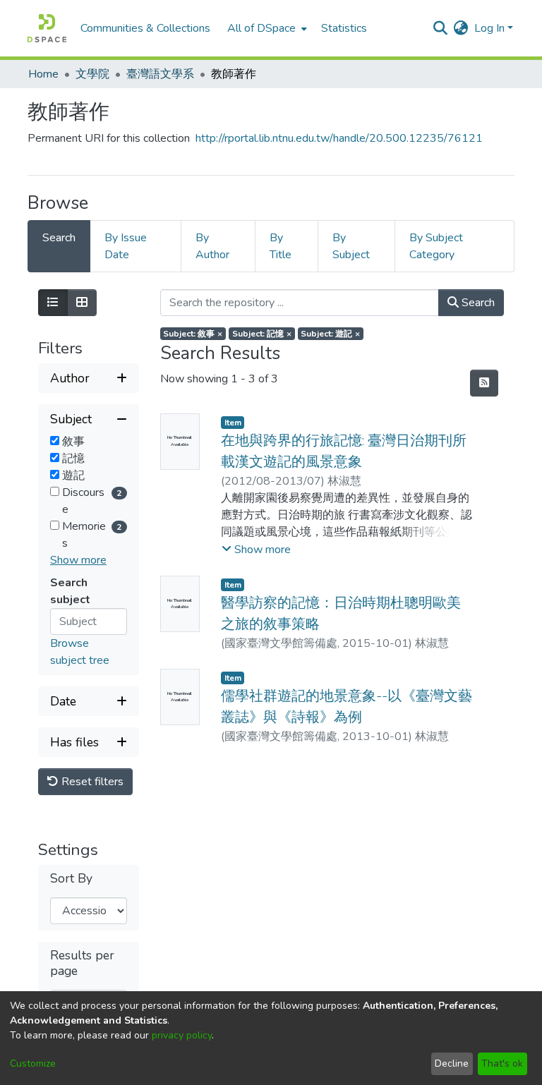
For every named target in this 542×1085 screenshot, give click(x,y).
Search (477, 302)
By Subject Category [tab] (436, 246)
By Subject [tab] (351, 246)
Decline (452, 1063)
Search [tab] (59, 238)
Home (43, 74)
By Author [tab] (212, 246)
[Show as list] (53, 302)
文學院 (92, 74)
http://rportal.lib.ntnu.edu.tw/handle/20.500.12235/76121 (339, 138)
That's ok (502, 1063)
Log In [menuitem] (489, 28)
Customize (33, 1063)
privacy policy (182, 1035)
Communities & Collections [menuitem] (145, 28)
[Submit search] (441, 28)
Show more (78, 560)
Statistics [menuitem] (344, 28)
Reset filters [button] (91, 781)
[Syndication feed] (484, 383)
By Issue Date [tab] (125, 246)
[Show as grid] (82, 302)
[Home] (47, 28)
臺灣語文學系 (160, 74)
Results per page (82, 963)
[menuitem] (265, 28)
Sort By (71, 878)
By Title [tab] (280, 246)
